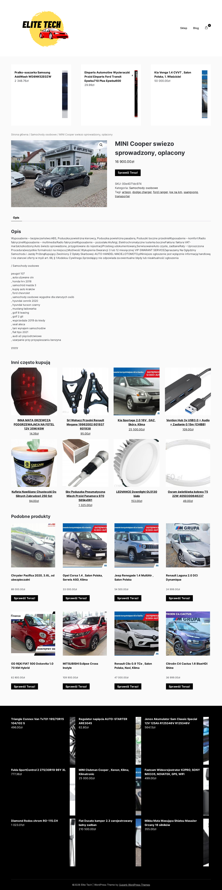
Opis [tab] (16, 217)
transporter (122, 196)
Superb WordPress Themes (134, 884)
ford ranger (160, 192)
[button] (101, 145)
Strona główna (19, 134)
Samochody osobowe (44, 134)
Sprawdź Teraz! (128, 172)
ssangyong (191, 192)
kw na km (175, 192)
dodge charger (142, 192)
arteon (126, 192)
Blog (196, 28)
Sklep (183, 28)
